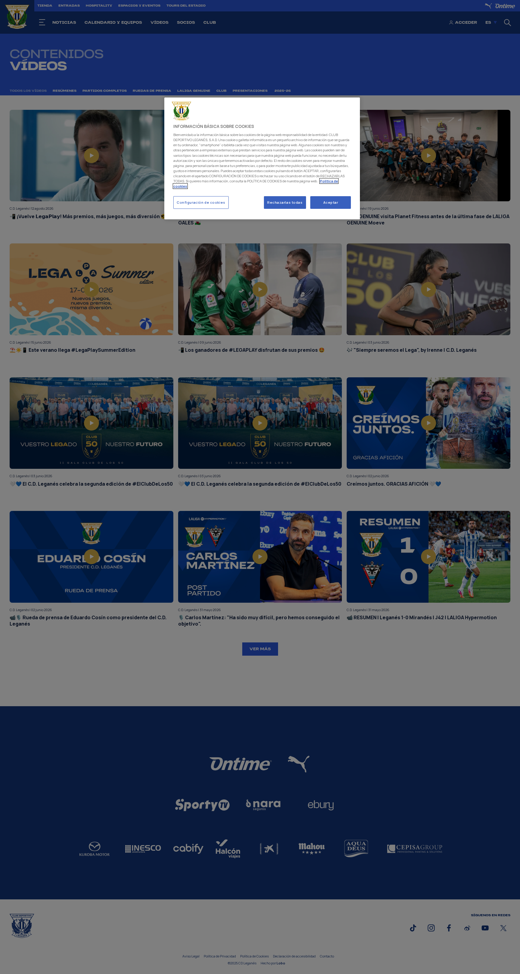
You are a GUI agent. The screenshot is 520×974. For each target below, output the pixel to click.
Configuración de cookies (201, 202)
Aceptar (330, 202)
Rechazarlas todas (285, 202)
